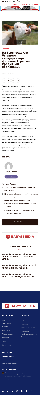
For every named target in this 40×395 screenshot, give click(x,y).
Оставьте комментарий (18, 222)
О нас (23, 320)
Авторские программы (6, 322)
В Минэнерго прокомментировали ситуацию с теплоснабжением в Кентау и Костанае (20, 203)
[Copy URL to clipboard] (18, 80)
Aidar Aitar (6, 330)
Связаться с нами (28, 328)
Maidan (5, 327)
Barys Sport (6, 345)
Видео (4, 341)
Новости (5, 337)
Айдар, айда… (7, 334)
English (14, 4)
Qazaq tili (24, 4)
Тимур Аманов (11, 172)
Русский (35, 4)
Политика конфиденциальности (29, 334)
